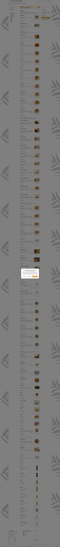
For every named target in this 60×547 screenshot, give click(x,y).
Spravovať (24, 276)
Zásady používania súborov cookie (30, 274)
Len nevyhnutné (29, 276)
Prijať (35, 276)
